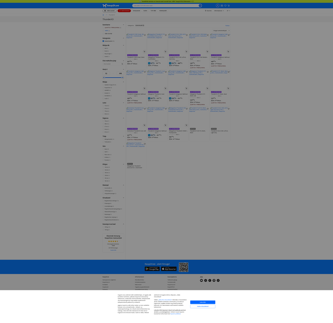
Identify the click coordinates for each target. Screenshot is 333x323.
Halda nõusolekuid (202, 306)
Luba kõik (203, 302)
